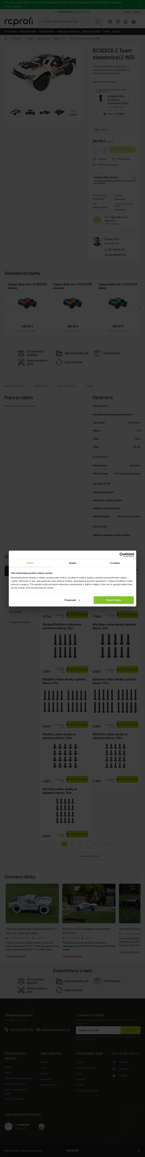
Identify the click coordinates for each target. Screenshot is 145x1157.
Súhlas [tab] (30, 563)
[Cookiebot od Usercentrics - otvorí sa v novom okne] (121, 555)
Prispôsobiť (70, 600)
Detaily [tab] (72, 563)
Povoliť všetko (113, 600)
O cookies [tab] (115, 563)
